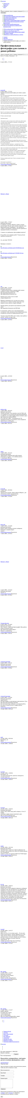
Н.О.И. (2, 884)
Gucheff (2, 929)
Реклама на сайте (7, 1039)
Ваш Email (3, 1072)
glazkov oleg (3, 409)
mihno (2, 451)
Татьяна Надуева (5, 623)
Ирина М (3, 524)
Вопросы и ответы (18, 34)
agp (1, 286)
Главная (5, 37)
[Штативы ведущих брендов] (14, 1029)
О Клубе (5, 1032)
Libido (2, 846)
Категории (3, 12)
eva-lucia (3, 771)
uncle (2, 737)
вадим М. (3, 90)
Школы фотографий (19, 32)
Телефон (3, 1075)
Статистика (6, 1037)
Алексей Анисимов (5, 661)
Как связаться (6, 1036)
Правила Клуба (7, 1031)
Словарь (11, 33)
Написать (3, 1089)
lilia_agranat (3, 971)
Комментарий (4, 1078)
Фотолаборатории (18, 29)
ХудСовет (5, 1035)
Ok (1, 1096)
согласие (11, 1092)
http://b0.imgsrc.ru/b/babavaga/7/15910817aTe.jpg (12, 253)
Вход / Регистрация (8, 1034)
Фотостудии (15, 30)
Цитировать (8, 164)
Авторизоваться (4, 1062)
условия (3, 1092)
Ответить (3, 164)
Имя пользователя (5, 1070)
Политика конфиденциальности (11, 1041)
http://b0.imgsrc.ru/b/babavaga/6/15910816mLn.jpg (12, 247)
